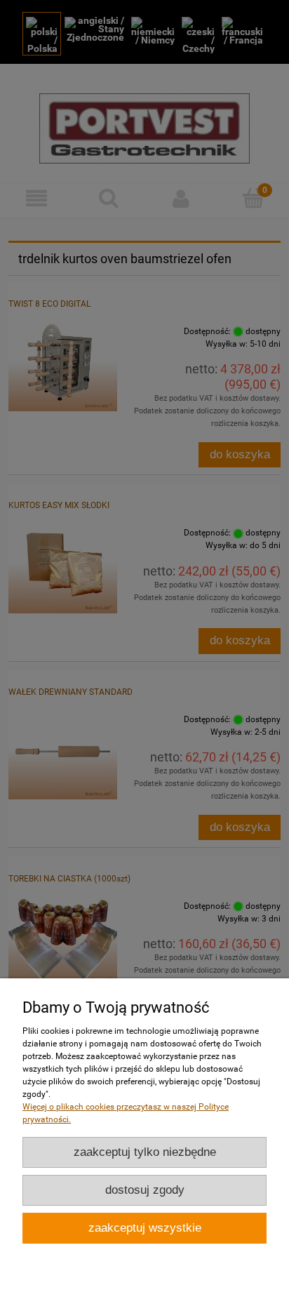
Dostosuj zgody (144, 1190)
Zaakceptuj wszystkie (144, 1228)
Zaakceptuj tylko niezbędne (145, 1152)
